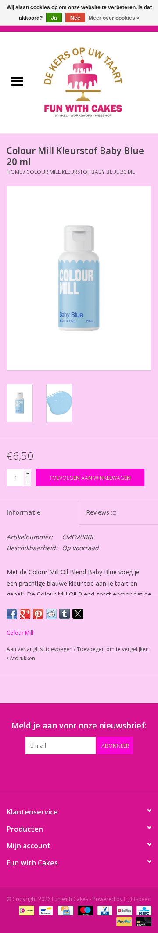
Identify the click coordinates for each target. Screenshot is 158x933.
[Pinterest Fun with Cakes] (79, 772)
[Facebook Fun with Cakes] (32, 772)
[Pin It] (38, 614)
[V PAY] (104, 910)
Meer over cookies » (114, 18)
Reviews (101, 512)
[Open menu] (17, 81)
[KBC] (142, 910)
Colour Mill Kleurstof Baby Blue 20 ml (80, 172)
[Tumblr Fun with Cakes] (111, 772)
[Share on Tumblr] (64, 614)
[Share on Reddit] (51, 614)
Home (14, 172)
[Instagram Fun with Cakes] (126, 772)
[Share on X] (77, 614)
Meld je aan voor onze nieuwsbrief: (79, 725)
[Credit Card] (64, 910)
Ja (54, 18)
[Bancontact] (45, 910)
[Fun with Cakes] (96, 82)
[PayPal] (123, 921)
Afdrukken (22, 658)
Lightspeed (137, 899)
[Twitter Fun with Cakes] (47, 772)
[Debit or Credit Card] (142, 921)
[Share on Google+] (25, 614)
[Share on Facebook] (12, 614)
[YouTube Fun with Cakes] (95, 772)
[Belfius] (123, 910)
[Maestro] (84, 910)
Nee (75, 18)
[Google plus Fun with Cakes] (63, 772)
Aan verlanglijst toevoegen (40, 649)
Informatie (23, 512)
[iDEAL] (26, 910)
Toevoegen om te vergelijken (113, 649)
